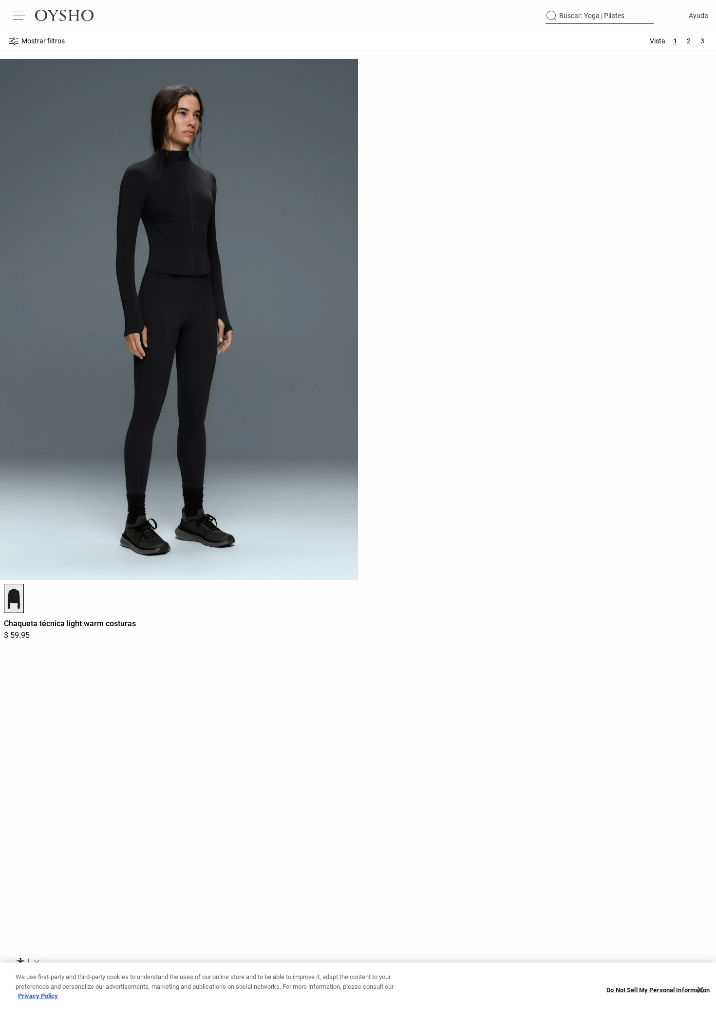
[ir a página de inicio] (64, 15)
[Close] (700, 989)
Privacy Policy (38, 996)
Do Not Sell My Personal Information (658, 990)
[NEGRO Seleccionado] (14, 598)
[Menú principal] (19, 15)
